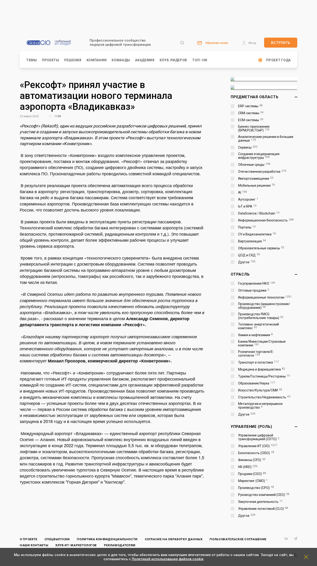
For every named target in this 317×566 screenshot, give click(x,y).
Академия (145, 60)
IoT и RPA (247, 206)
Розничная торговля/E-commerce (256, 353)
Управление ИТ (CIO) (257, 446)
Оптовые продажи (253, 290)
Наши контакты (34, 545)
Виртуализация (252, 241)
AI (242, 192)
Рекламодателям (120, 545)
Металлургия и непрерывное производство (260, 405)
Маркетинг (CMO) (253, 481)
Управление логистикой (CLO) (263, 509)
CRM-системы (250, 113)
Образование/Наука (256, 383)
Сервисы (247, 147)
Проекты (50, 60)
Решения (72, 60)
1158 (57, 116)
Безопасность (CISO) (256, 453)
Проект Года (278, 60)
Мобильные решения (256, 185)
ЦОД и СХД (249, 255)
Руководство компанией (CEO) (263, 495)
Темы (31, 60)
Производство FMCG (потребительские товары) (260, 316)
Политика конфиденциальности (107, 539)
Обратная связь (216, 43)
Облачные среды (254, 164)
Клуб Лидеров (173, 60)
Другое (246, 262)
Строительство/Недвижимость (264, 397)
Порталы (247, 227)
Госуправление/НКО (256, 283)
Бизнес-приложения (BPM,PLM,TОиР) (253, 128)
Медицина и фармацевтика (261, 369)
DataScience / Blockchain (258, 213)
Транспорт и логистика (258, 362)
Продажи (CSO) (252, 474)
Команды (121, 60)
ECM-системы (250, 120)
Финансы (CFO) (251, 460)
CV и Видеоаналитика (257, 234)
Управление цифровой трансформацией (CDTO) (258, 437)
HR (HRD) (247, 467)
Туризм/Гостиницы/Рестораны (264, 376)
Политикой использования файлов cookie (168, 559)
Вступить (280, 43)
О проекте (28, 539)
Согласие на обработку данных (174, 539)
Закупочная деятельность (260, 502)
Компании (97, 60)
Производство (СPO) (256, 488)
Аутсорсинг (248, 199)
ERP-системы (250, 106)
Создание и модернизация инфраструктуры (258, 155)
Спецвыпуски (57, 539)
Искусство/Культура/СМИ (260, 390)
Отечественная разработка (262, 171)
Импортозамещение (255, 178)
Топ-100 (199, 60)
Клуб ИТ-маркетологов (76, 545)
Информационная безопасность (266, 220)
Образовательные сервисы (261, 248)
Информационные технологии (265, 297)
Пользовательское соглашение (238, 539)
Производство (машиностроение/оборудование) (264, 305)
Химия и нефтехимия (255, 335)
